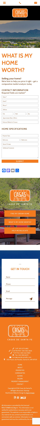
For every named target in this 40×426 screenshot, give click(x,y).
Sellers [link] (20, 378)
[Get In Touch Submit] (30, 299)
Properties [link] (20, 370)
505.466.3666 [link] (27, 351)
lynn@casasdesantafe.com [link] (21, 357)
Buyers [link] (20, 376)
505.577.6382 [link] (23, 348)
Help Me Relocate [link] (20, 231)
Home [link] (20, 365)
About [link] (20, 367)
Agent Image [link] (30, 393)
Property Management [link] (20, 381)
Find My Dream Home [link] (20, 214)
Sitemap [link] (26, 390)
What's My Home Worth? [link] (20, 222)
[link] (20, 3)
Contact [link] (20, 384)
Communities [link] (20, 373)
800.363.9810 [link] (26, 353)
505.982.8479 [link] (23, 355)
